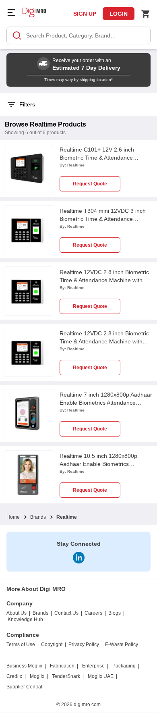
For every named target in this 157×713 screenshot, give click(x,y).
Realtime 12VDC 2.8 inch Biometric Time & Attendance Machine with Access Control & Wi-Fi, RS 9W (104, 280)
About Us (16, 613)
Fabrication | (64, 666)
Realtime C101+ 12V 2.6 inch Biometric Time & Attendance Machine (97, 157)
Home (13, 517)
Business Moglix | (26, 666)
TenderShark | (68, 676)
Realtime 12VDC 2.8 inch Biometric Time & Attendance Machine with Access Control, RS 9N (104, 341)
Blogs (114, 613)
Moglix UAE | (102, 676)
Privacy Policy (83, 644)
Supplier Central (24, 687)
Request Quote (90, 184)
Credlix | (16, 676)
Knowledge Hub (25, 619)
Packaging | (125, 666)
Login (118, 13)
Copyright (51, 644)
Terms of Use (20, 644)
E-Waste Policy (121, 644)
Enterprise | (95, 666)
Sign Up (84, 13)
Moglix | (39, 676)
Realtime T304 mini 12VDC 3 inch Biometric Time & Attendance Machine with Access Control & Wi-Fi (106, 219)
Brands (38, 517)
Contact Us (66, 613)
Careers (93, 613)
